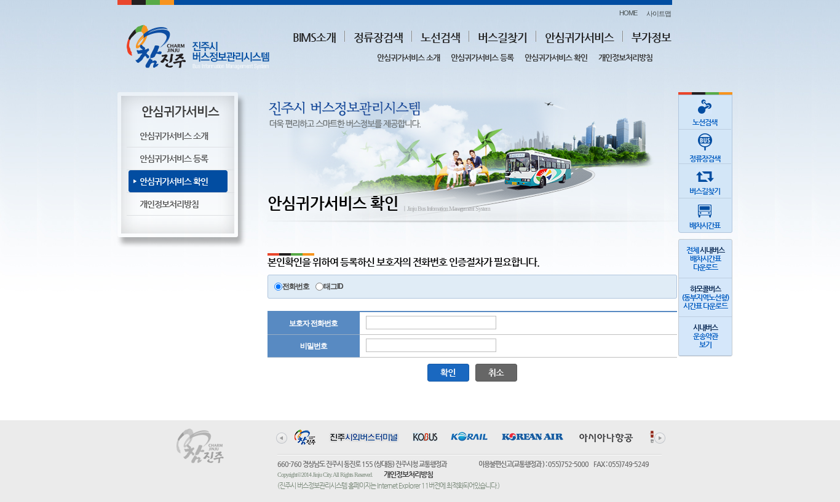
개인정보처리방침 (625, 57)
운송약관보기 (705, 336)
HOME (628, 13)
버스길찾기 (502, 37)
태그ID (333, 286)
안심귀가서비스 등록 (482, 57)
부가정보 (651, 37)
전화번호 (295, 286)
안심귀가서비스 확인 (556, 57)
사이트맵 (658, 13)
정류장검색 (378, 37)
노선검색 (440, 37)
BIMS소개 (314, 37)
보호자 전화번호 (313, 323)
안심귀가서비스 (579, 37)
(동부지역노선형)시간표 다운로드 (705, 297)
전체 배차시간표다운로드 (705, 259)
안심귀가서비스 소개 (408, 57)
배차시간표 (704, 225)
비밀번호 (313, 346)
